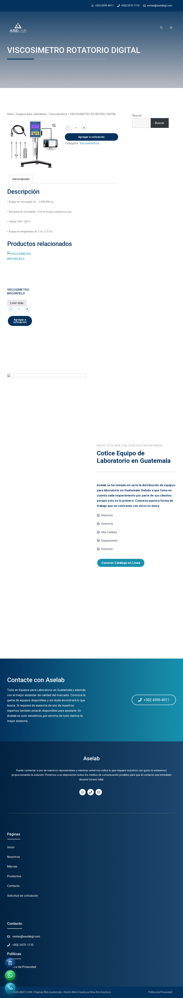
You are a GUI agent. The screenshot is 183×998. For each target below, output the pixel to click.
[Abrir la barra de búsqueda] (161, 27)
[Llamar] (10, 988)
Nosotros (13, 857)
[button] (54, 125)
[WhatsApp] (10, 975)
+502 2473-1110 (22, 945)
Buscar (137, 115)
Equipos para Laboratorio (31, 114)
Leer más (16, 303)
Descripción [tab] (21, 179)
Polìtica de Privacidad (160, 992)
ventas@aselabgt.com (26, 936)
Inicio (10, 114)
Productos (14, 876)
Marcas (12, 866)
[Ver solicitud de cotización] (10, 963)
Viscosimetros (58, 114)
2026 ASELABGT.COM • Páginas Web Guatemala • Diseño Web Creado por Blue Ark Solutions (59, 992)
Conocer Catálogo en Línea (121, 563)
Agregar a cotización (91, 137)
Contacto (13, 886)
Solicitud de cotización (22, 895)
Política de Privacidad (21, 967)
